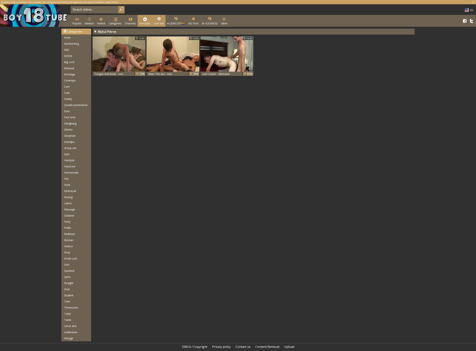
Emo (67, 111)
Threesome (71, 307)
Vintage (68, 338)
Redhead (69, 234)
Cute (67, 92)
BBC (67, 50)
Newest (89, 23)
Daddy (68, 99)
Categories (115, 23)
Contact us (243, 346)
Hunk (67, 185)
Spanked (69, 271)
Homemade (71, 172)
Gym (67, 154)
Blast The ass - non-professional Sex (173, 74)
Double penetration (76, 105)
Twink (67, 320)
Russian (68, 240)
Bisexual (69, 68)
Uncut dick (70, 326)
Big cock (69, 62)
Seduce (68, 246)
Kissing (68, 197)
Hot (66, 178)
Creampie (70, 80)
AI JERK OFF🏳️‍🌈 (176, 23)
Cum (67, 86)
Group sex (70, 148)
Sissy (67, 252)
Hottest (101, 23)
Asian (67, 37)
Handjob (69, 160)
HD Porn (193, 23)
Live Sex (159, 23)
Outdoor (69, 215)
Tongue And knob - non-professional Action (119, 74)
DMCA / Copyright (194, 346)
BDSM (68, 56)
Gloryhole (70, 135)
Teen (67, 301)
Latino (68, 203)
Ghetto (68, 129)
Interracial (70, 191)
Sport (67, 277)
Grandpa (69, 142)
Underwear (70, 332)
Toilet (67, 313)
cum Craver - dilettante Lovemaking (227, 74)
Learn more (111, 2)
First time (69, 117)
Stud (67, 289)
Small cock (70, 258)
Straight (68, 283)
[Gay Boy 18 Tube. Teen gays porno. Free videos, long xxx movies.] (34, 16)
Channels (130, 23)
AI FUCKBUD (210, 23)
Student (68, 295)
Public (67, 228)
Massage (69, 209)
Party (67, 221)
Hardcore (69, 166)
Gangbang (70, 123)
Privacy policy (221, 346)
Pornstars (145, 23)
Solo (67, 264)
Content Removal (267, 346)
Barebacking (71, 43)
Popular (76, 23)
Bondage (69, 74)
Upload (289, 346)
